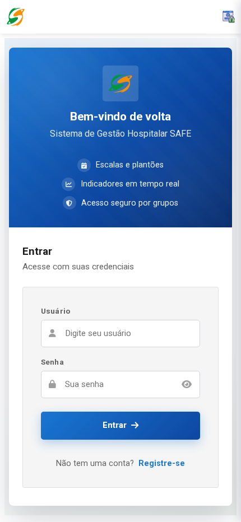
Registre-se (161, 463)
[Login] (228, 17)
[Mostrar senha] (187, 384)
